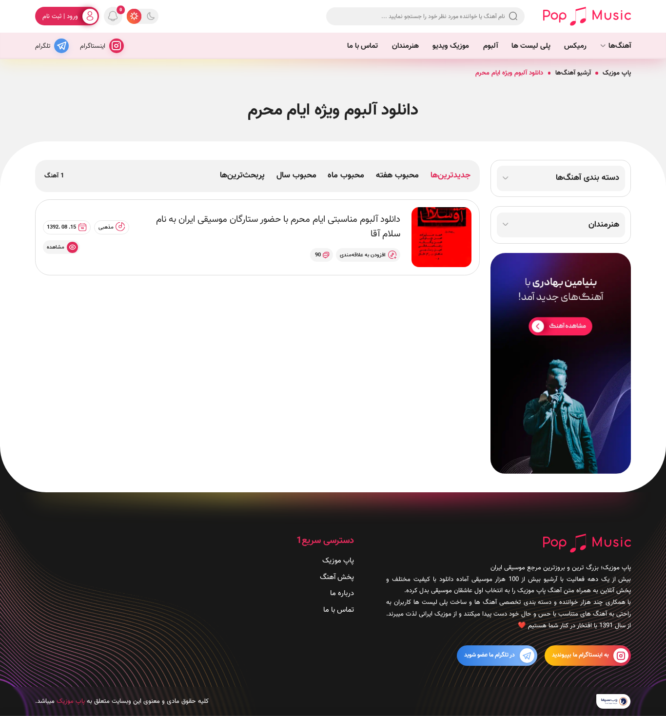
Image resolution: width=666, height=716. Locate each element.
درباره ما (342, 594)
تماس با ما (362, 46)
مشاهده (55, 247)
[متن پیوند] (560, 363)
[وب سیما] (613, 701)
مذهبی (106, 227)
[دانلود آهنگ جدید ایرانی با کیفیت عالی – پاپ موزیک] (587, 16)
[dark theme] (150, 16)
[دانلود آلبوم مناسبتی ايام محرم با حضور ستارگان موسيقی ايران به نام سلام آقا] (441, 237)
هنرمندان (405, 46)
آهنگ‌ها (619, 46)
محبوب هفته (397, 175)
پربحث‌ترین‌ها (242, 175)
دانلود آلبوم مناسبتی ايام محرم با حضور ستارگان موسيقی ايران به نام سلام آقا (278, 227)
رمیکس (575, 46)
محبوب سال (296, 175)
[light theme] (134, 16)
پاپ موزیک (617, 73)
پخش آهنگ (337, 577)
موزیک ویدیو (450, 46)
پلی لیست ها (530, 46)
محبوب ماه (346, 175)
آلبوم (490, 46)
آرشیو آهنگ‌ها (573, 73)
